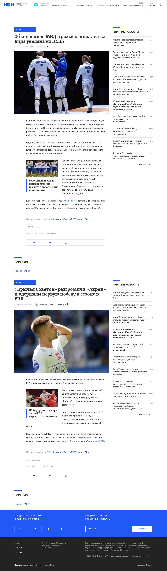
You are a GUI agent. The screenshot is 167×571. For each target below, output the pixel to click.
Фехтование (50, 233)
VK (71, 219)
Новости (56, 219)
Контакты (18, 548)
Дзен (65, 219)
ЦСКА (41, 233)
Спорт (34, 233)
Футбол (35, 466)
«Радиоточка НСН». (95, 441)
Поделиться (41, 47)
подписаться (142, 529)
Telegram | (79, 219)
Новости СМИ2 (22, 271)
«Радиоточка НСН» (66, 200)
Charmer (149, 565)
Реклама (18, 552)
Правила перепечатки (23, 565)
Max (87, 219)
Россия (50, 466)
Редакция (18, 543)
